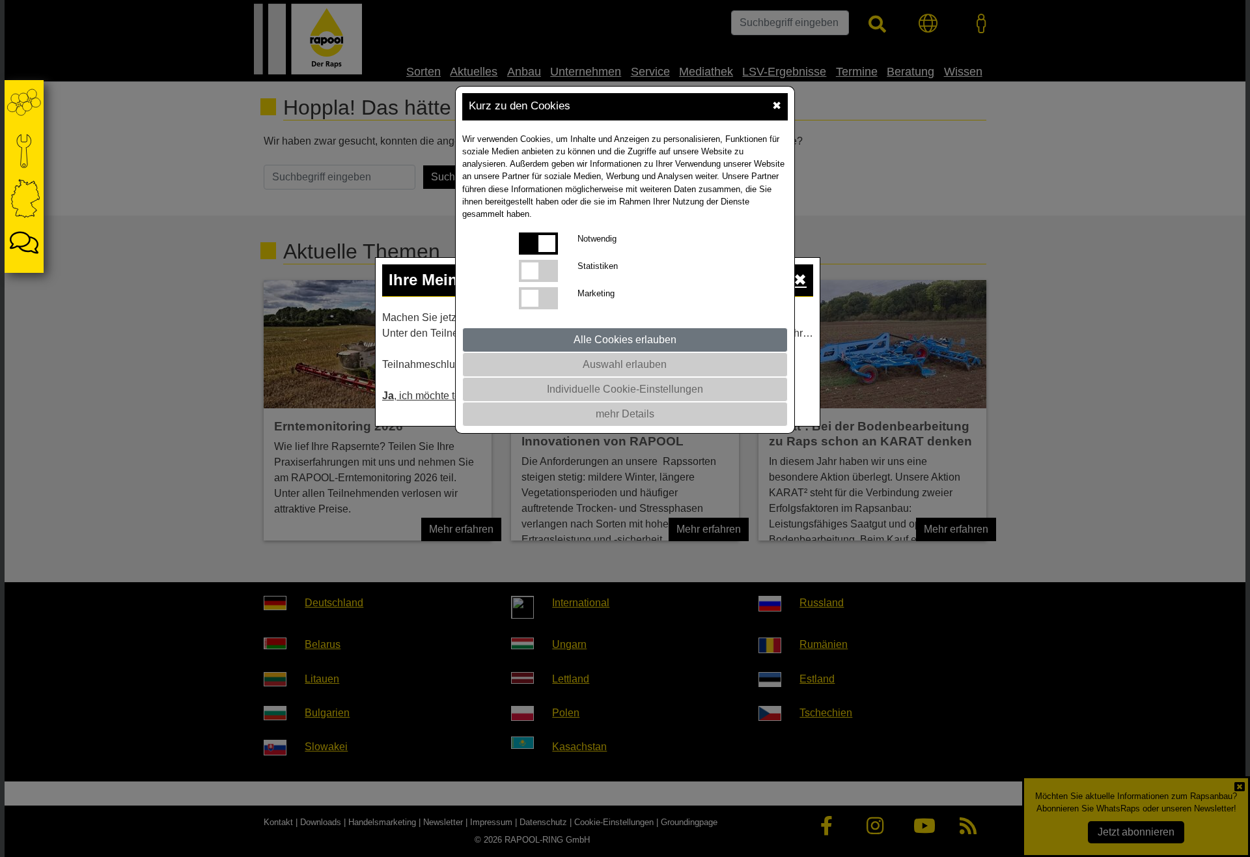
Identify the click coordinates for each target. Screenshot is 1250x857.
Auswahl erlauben (625, 364)
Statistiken (597, 266)
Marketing (596, 293)
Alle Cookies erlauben (625, 339)
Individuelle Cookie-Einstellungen (625, 389)
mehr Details (625, 413)
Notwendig (597, 239)
